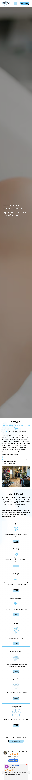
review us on (12, 760)
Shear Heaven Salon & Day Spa (18, 752)
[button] (15, 3)
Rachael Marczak (15, 765)
